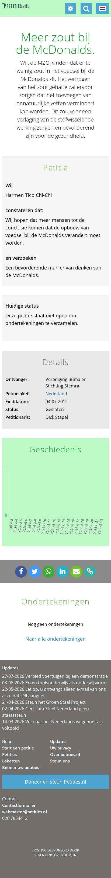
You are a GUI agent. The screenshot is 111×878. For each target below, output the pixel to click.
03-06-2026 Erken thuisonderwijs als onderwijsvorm (54, 683)
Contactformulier (19, 805)
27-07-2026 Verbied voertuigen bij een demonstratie (55, 676)
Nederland (56, 394)
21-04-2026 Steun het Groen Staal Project (44, 702)
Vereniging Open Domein (55, 855)
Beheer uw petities (20, 767)
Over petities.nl (65, 754)
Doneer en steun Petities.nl (55, 781)
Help (6, 741)
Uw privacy (60, 748)
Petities (9, 754)
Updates (58, 741)
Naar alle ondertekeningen (55, 639)
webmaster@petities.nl (24, 811)
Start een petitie (18, 748)
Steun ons (60, 761)
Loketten (11, 761)
